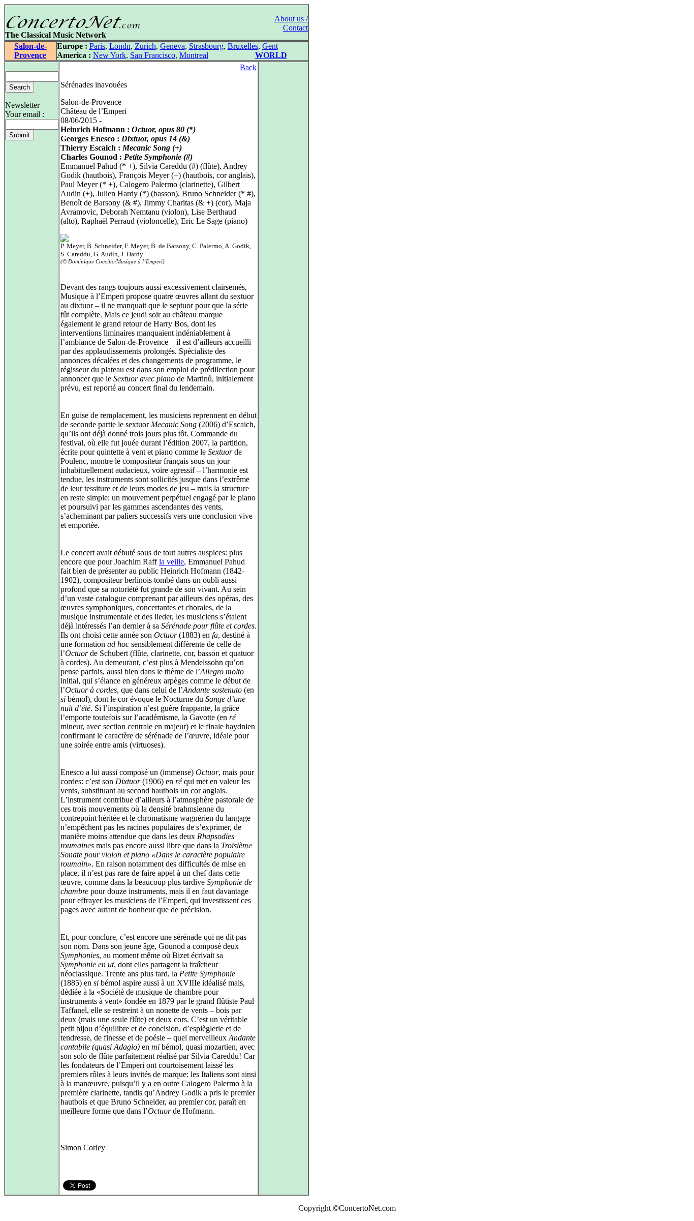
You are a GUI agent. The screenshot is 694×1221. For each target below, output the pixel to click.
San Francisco (152, 55)
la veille (171, 561)
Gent (270, 46)
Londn (120, 46)
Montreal (193, 55)
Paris (97, 46)
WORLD (271, 55)
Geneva (172, 46)
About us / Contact (291, 23)
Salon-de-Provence (30, 50)
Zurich (145, 46)
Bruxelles (243, 46)
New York (109, 55)
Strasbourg (206, 46)
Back (248, 67)
